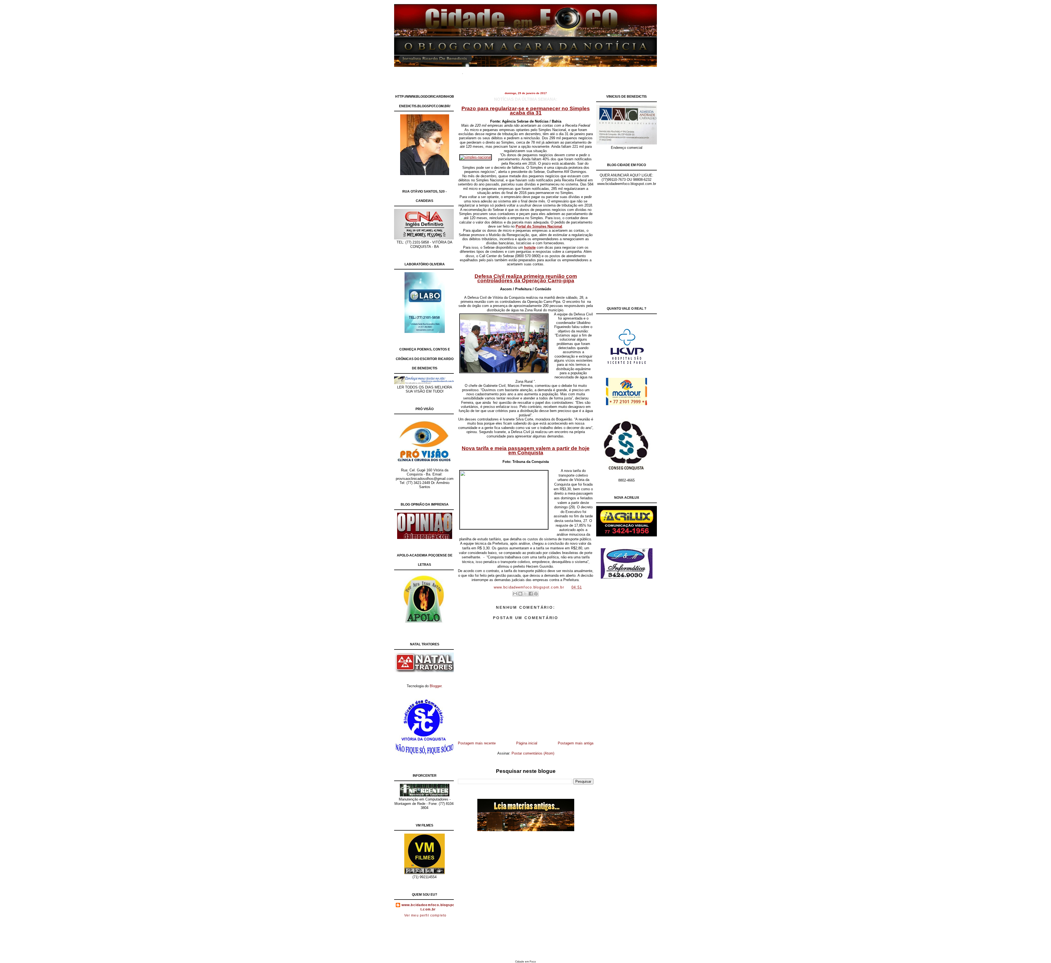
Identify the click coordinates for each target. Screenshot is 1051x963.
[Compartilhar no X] (525, 593)
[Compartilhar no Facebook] (530, 593)
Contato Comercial (574, 71)
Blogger (435, 686)
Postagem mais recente (477, 743)
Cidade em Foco (525, 961)
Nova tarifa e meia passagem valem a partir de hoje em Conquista (526, 450)
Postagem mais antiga (575, 743)
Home (476, 71)
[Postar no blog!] (520, 593)
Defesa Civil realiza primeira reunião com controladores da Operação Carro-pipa (526, 278)
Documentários (499, 71)
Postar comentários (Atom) (533, 753)
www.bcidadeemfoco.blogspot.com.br (428, 907)
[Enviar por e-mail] (515, 593)
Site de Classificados (535, 71)
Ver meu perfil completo (425, 915)
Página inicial (526, 743)
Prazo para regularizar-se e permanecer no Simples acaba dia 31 (525, 110)
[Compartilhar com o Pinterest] (536, 593)
